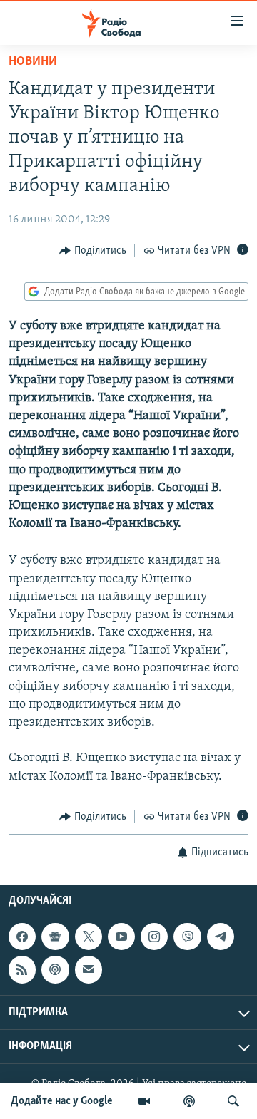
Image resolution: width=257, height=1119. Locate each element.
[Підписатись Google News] (55, 936)
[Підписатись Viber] (187, 936)
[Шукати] (233, 1101)
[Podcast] (55, 970)
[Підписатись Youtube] (121, 936)
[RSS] (22, 970)
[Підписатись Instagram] (154, 936)
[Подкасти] (189, 1101)
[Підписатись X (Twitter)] (88, 936)
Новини (33, 62)
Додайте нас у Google (62, 1101)
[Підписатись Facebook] (22, 936)
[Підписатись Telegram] (220, 936)
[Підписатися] (88, 970)
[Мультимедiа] (144, 1101)
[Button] (92, 251)
